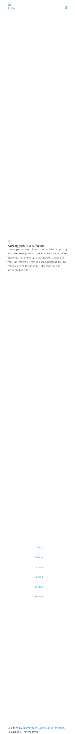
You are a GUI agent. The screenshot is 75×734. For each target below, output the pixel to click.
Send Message (23, 706)
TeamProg (28, 727)
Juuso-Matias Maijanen (51, 727)
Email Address (16, 639)
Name (11, 620)
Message (13, 677)
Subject (12, 658)
